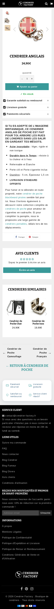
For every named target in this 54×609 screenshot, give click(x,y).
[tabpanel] (7, 13)
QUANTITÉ (27, 73)
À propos (7, 526)
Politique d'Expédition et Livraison (21, 543)
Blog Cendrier (9, 460)
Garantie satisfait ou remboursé (24, 100)
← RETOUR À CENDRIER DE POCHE (27, 368)
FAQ (4, 448)
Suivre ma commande (14, 442)
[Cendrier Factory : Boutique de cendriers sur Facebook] (22, 589)
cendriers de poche (16, 208)
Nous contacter (10, 454)
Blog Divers (8, 471)
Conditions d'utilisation (14, 483)
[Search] (46, 3)
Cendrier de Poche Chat (16, 322)
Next (47, 29)
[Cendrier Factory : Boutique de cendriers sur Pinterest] (26, 589)
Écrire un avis (27, 270)
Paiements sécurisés (18, 114)
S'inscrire (45, 513)
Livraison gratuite (17, 107)
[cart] (51, 3)
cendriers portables (16, 224)
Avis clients (8, 477)
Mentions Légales (12, 532)
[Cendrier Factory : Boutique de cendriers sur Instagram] (32, 589)
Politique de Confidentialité (17, 537)
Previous (14, 29)
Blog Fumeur (9, 465)
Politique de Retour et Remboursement (23, 549)
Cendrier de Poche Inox (38, 322)
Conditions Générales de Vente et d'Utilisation (20, 556)
